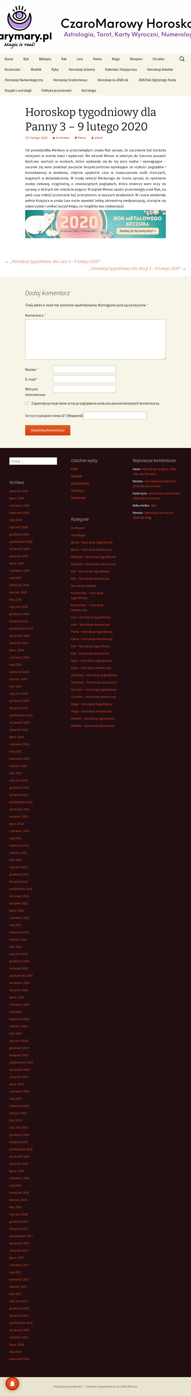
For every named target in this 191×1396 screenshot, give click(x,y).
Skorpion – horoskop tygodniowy (94, 675)
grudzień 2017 (19, 1221)
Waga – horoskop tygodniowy (92, 704)
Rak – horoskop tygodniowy (90, 646)
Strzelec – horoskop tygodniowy (94, 689)
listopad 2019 (18, 1055)
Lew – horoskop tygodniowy (90, 617)
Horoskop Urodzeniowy (70, 80)
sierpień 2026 (18, 491)
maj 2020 (15, 1012)
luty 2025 (15, 599)
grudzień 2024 (19, 614)
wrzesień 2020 (19, 983)
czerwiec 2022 (19, 831)
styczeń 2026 (18, 527)
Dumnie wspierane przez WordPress (112, 1386)
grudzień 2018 (19, 1135)
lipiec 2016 (16, 1344)
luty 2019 (15, 1120)
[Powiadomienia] (12, 1383)
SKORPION (78, 498)
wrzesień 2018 (19, 1156)
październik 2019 (21, 1062)
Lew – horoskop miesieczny (90, 624)
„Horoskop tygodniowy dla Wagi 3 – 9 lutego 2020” (137, 268)
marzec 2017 (18, 1286)
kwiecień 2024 (19, 672)
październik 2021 (21, 889)
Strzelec (159, 59)
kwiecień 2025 (19, 585)
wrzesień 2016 (19, 1330)
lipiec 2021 (16, 910)
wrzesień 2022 (19, 809)
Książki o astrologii (18, 90)
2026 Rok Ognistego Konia (157, 80)
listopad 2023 (18, 708)
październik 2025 (21, 541)
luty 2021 (15, 947)
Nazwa (31, 369)
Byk (26, 59)
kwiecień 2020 (19, 1019)
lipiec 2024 (16, 650)
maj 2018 (15, 1185)
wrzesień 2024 (19, 635)
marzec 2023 (18, 766)
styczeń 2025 (18, 607)
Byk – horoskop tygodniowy (90, 571)
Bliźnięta (45, 59)
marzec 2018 (18, 1200)
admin (98, 138)
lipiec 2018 (16, 1171)
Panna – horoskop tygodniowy (92, 632)
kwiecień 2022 (19, 845)
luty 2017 (15, 1294)
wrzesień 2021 (19, 896)
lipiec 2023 (16, 737)
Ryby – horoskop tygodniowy (91, 660)
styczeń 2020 (18, 1041)
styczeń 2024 (18, 693)
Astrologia (89, 90)
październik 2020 (21, 975)
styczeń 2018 (18, 1214)
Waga (116, 59)
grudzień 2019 (19, 1048)
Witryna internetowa (35, 392)
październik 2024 (21, 628)
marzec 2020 (18, 1026)
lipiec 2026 (16, 498)
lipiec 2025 (16, 563)
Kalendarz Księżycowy (121, 69)
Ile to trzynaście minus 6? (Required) (54, 415)
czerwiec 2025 (19, 570)
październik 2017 (21, 1236)
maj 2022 (15, 838)
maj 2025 (15, 578)
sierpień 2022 (18, 816)
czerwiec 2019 (19, 1091)
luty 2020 (15, 1033)
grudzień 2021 (19, 874)
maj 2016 (15, 1352)
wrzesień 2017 (19, 1243)
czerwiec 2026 (19, 505)
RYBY (74, 469)
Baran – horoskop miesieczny (91, 549)
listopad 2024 (18, 621)
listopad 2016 (18, 1315)
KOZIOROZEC (80, 483)
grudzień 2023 (19, 701)
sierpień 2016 (18, 1337)
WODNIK (76, 476)
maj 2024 (15, 664)
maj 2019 (15, 1098)
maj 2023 (15, 751)
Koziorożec (13, 69)
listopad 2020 (18, 968)
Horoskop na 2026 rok (112, 80)
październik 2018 (21, 1149)
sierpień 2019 (18, 1077)
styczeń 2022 (18, 867)
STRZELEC (78, 491)
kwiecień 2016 (19, 1359)
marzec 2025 (18, 592)
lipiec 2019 (16, 1084)
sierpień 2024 (18, 643)
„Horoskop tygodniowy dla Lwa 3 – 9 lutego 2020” (52, 261)
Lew (80, 59)
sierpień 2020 (18, 990)
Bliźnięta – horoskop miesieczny (93, 564)
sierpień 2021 (18, 903)
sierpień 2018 (18, 1164)
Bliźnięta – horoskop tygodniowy (93, 557)
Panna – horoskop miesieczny (91, 639)
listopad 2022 (18, 795)
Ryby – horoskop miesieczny (91, 668)
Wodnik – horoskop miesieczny (92, 726)
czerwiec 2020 (19, 1004)
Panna (97, 59)
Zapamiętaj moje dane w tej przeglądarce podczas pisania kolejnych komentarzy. (95, 403)
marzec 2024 (18, 679)
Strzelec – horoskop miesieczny (93, 697)
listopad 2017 (18, 1229)
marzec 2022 (18, 852)
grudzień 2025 (19, 534)
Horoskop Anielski (160, 69)
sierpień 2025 (18, 556)
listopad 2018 (18, 1142)
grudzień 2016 (19, 1308)
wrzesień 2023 (19, 722)
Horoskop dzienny (82, 69)
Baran (9, 59)
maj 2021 (15, 925)
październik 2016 (21, 1323)
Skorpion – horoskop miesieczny (94, 682)
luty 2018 (15, 1207)
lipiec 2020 (16, 997)
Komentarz (35, 315)
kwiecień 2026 (19, 513)
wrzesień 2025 (19, 549)
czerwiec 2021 (19, 918)
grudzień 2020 (19, 961)
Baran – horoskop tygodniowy (92, 542)
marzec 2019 (18, 1113)
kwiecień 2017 (19, 1279)
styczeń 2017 (18, 1301)
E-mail (31, 379)
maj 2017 (15, 1272)
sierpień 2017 (18, 1250)
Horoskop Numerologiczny (24, 80)
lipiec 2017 (16, 1258)
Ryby (55, 69)
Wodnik (36, 69)
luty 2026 (15, 520)
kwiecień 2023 (19, 758)
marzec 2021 (18, 939)
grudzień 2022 (19, 787)
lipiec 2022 (16, 824)
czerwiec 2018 (19, 1178)
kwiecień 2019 (19, 1106)
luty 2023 (15, 773)
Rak (64, 59)
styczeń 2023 (18, 780)
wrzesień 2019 (19, 1069)
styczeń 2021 (18, 954)
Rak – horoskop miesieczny (90, 653)
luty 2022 (15, 860)
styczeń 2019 (18, 1127)
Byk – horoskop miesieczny (90, 578)
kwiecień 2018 (19, 1192)
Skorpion (136, 59)
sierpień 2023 (18, 730)
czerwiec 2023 (19, 744)
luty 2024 (15, 686)
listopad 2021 (18, 881)
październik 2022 (21, 802)
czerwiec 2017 (19, 1265)
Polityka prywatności (56, 90)
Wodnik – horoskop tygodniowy (93, 718)
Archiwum (62, 138)
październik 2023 (21, 715)
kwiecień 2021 (19, 932)
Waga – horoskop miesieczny (91, 711)
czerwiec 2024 (19, 657)
